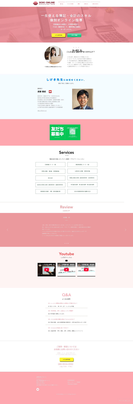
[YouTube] (50, 91)
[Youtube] (66, 260)
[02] (66, 243)
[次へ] (125, 230)
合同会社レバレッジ (41, 377)
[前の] (7, 230)
